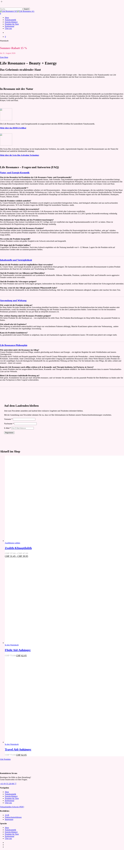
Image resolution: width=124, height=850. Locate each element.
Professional (9, 801)
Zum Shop (4, 57)
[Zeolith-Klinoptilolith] (41, 541)
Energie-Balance (11, 796)
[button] (12, 645)
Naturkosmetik (10, 794)
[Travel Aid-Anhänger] (41, 742)
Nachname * (9, 424)
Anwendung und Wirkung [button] (13, 300)
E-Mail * (7, 428)
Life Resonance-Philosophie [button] (13, 345)
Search (26, 9)
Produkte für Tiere (12, 798)
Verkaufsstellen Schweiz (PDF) (12, 807)
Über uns (8, 803)
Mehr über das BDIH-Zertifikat (13, 128)
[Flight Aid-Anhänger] (41, 643)
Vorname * (8, 419)
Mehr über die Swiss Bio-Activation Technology (19, 155)
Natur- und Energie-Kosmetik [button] (15, 172)
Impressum (9, 819)
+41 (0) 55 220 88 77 (8, 784)
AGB (7, 815)
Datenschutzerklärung (13, 817)
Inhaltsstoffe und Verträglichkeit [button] (16, 260)
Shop (7, 792)
